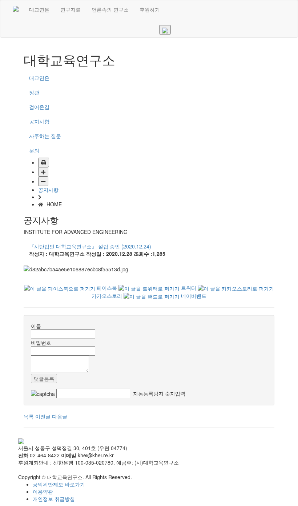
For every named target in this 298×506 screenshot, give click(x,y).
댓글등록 (44, 378)
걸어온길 (39, 106)
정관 (34, 92)
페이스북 (106, 287)
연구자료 (70, 9)
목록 (29, 416)
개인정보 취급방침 (54, 498)
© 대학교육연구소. (63, 477)
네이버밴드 (193, 295)
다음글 (59, 416)
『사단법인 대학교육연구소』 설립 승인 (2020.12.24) (90, 246)
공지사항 (39, 121)
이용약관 (43, 491)
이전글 (43, 416)
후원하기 (150, 9)
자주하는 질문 (45, 135)
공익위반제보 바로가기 (59, 484)
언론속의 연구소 (110, 9)
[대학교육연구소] (16, 9)
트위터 (188, 287)
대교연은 (39, 9)
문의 (34, 150)
